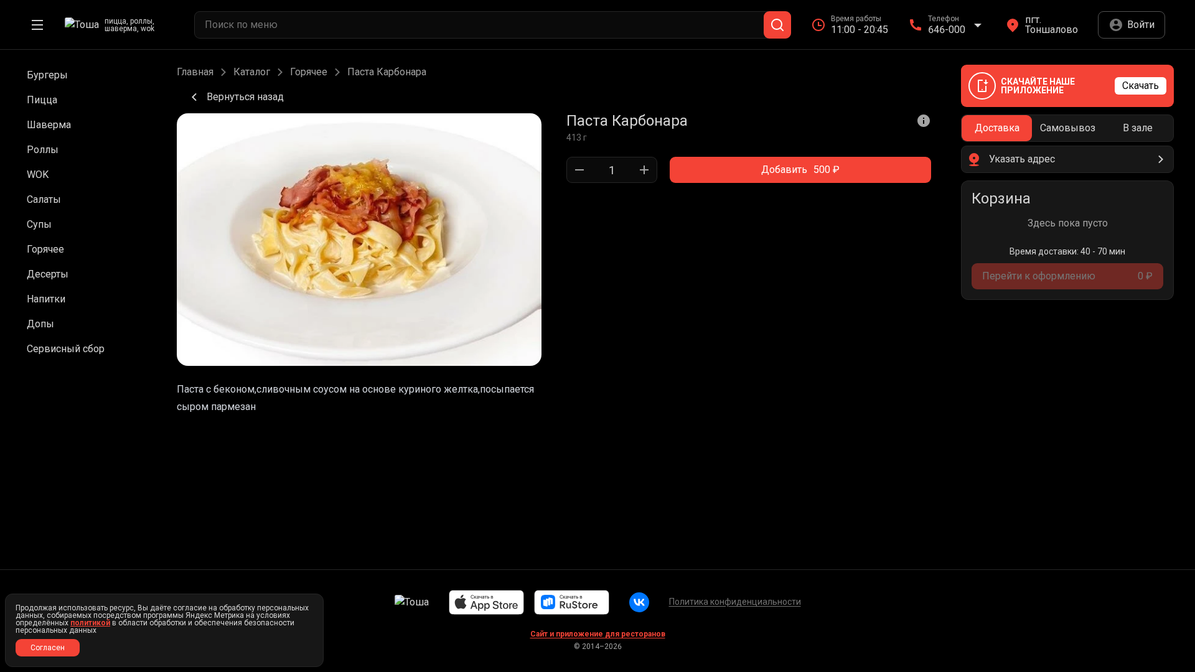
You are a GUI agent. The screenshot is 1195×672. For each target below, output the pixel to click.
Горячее (308, 72)
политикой (90, 622)
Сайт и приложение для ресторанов (597, 634)
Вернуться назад (245, 97)
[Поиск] (777, 25)
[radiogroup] (1067, 128)
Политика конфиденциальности (735, 602)
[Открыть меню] (37, 25)
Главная (195, 72)
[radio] (997, 128)
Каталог (251, 72)
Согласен (47, 647)
